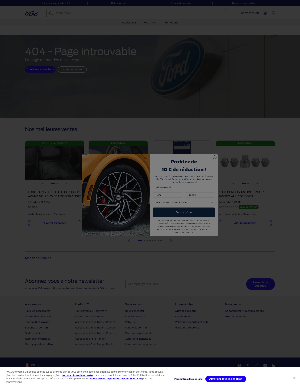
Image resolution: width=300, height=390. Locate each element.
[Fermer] (294, 378)
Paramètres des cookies (188, 378)
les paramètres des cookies (77, 375)
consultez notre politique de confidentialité (116, 378)
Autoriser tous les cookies (225, 379)
